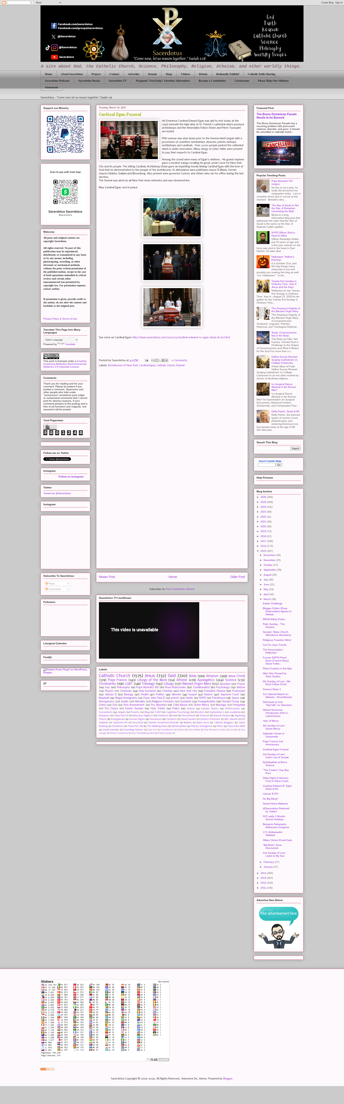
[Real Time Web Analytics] (47, 1069)
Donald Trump (230, 701)
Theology (148, 684)
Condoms (171, 719)
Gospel (192, 694)
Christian (167, 691)
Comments (54, 589)
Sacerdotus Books (89, 80)
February (269, 862)
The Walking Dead (157, 726)
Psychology (223, 687)
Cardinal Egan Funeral (275, 749)
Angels (122, 712)
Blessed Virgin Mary (196, 684)
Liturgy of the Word (152, 680)
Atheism (212, 676)
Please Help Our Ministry (273, 80)
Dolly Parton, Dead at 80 (285, 411)
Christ (102, 705)
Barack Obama (222, 715)
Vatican (240, 687)
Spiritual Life (120, 722)
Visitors (185, 74)
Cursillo (233, 730)
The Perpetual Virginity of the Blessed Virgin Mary (285, 310)
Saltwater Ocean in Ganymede (273, 735)
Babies (188, 722)
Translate (70, 344)
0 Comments (179, 360)
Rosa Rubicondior (175, 687)
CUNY (158, 712)
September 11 (217, 712)
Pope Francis (117, 680)
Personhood (188, 715)
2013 (264, 877)
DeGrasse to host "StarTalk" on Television (277, 703)
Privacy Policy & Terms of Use (60, 318)
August (268, 574)
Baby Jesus (203, 722)
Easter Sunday (134, 708)
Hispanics (104, 715)
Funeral (180, 365)
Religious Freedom (163, 701)
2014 (264, 873)
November (270, 560)
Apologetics (205, 680)
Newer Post (107, 577)
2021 (264, 521)
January (268, 866)
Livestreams (242, 80)
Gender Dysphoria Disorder (163, 722)
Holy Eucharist (147, 691)
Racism (208, 694)
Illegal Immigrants (126, 698)
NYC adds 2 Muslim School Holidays (274, 818)
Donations (118, 726)
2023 (264, 511)
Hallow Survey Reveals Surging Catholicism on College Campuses (284, 359)
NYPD (202, 698)
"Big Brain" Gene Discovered (272, 846)
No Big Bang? (270, 798)
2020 (264, 526)
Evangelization (206, 701)
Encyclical (137, 722)
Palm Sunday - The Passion (274, 626)
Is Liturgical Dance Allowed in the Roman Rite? (283, 387)
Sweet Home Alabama (275, 803)
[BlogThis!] (156, 360)
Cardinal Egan (147, 365)
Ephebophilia (179, 726)
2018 (264, 536)
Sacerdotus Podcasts (57, 80)
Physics (109, 691)
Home (48, 74)
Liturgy (169, 684)
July (266, 579)
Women (176, 694)
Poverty (135, 712)
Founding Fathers (133, 729)
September (270, 569)
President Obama (214, 691)
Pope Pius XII (135, 726)
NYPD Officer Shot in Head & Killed (283, 234)
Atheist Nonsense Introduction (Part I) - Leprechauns (276, 712)
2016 (264, 545)
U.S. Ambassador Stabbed (273, 834)
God (172, 676)
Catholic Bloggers (224, 722)
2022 (264, 516)
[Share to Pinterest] (166, 360)
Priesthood (218, 698)
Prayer (241, 684)
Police (175, 708)
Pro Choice (111, 708)
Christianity (107, 684)
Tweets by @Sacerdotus (57, 493)
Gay (107, 687)
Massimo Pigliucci (143, 715)
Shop (169, 74)
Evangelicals (118, 719)
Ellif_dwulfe (231, 719)
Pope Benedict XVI (147, 687)
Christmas (126, 691)
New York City (188, 691)
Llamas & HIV (270, 793)
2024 (264, 506)
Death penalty (111, 729)
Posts (51, 583)
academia (235, 712)
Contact (114, 74)
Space (235, 698)
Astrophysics (106, 701)
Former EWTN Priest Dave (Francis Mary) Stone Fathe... (276, 660)
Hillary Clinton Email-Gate (277, 840)
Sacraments (106, 712)
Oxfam (180, 730)
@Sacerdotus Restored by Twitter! (276, 810)
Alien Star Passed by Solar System (274, 675)
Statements (51, 87)
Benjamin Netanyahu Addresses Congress (276, 826)
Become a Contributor (212, 80)
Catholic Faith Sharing (261, 74)
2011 (264, 887)
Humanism (156, 719)
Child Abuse (180, 705)
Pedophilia (239, 705)
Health (145, 694)
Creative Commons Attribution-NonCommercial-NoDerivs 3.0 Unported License (65, 364)
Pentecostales (165, 733)
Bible (192, 676)
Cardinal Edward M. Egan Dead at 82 (277, 787)
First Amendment (134, 705)
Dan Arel (152, 730)
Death (189, 698)
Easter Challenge (272, 603)
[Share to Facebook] (163, 360)
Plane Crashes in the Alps (277, 668)
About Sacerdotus (72, 74)
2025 (264, 502)
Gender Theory (210, 708)
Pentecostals (232, 708)
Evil (115, 705)
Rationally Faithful (227, 74)
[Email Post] (146, 360)
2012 (264, 882)
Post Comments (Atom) (180, 589)
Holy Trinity (158, 708)
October (268, 564)
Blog (147, 712)
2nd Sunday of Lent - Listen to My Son (275, 854)
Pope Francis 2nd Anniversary (273, 743)
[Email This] (153, 360)
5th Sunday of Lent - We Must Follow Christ (276, 683)
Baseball (104, 698)
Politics (160, 694)
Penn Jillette (194, 730)
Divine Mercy (201, 705)
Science (230, 680)
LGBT (129, 684)
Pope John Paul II (154, 698)
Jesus (150, 676)
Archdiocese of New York (123, 365)
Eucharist (186, 701)
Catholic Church (166, 365)
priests (175, 698)
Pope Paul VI (121, 715)
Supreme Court (230, 694)
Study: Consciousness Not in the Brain (284, 334)
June (267, 584)
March (267, 599)
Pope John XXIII (236, 726)
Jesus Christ (236, 676)
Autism (191, 708)
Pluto (220, 726)
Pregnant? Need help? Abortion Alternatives (163, 80)
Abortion (225, 684)
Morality (140, 701)
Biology (128, 694)
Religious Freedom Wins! (277, 640)
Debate (203, 74)
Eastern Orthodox (210, 719)
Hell (175, 715)
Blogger (228, 1078)
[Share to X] (160, 360)
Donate (152, 74)
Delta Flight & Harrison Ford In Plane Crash (275, 779)
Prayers (96, 74)
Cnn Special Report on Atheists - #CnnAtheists (277, 696)
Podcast (204, 715)
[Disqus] (172, 421)
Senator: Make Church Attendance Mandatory (277, 633)
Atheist (181, 680)
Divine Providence (119, 733)
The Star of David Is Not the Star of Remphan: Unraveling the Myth (285, 208)
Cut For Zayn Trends (274, 644)
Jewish (124, 701)
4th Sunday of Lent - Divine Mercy (274, 727)
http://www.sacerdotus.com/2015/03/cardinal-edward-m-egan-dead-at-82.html (181, 337)
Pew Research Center (215, 730)
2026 (264, 497)
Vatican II (111, 694)
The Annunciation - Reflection (273, 651)
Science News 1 (272, 689)
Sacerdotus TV (118, 80)
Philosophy (123, 687)
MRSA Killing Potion (274, 619)
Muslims (199, 712)
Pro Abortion (158, 705)
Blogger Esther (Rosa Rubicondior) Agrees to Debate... (277, 611)
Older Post (237, 577)
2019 (264, 531)
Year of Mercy (271, 720)
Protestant (238, 691)
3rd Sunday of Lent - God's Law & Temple (276, 756)
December (270, 555)
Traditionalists (201, 687)
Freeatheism (167, 730)
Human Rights (137, 719)
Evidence (163, 715)
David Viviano (188, 719)
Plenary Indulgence (201, 726)
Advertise (133, 74)
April (266, 594)
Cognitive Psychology (178, 712)
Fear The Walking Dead (143, 733)
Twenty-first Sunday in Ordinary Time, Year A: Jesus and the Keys (284, 284)
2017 (264, 541)
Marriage (221, 705)
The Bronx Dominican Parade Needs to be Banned (277, 116)
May (266, 589)
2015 (264, 550)
